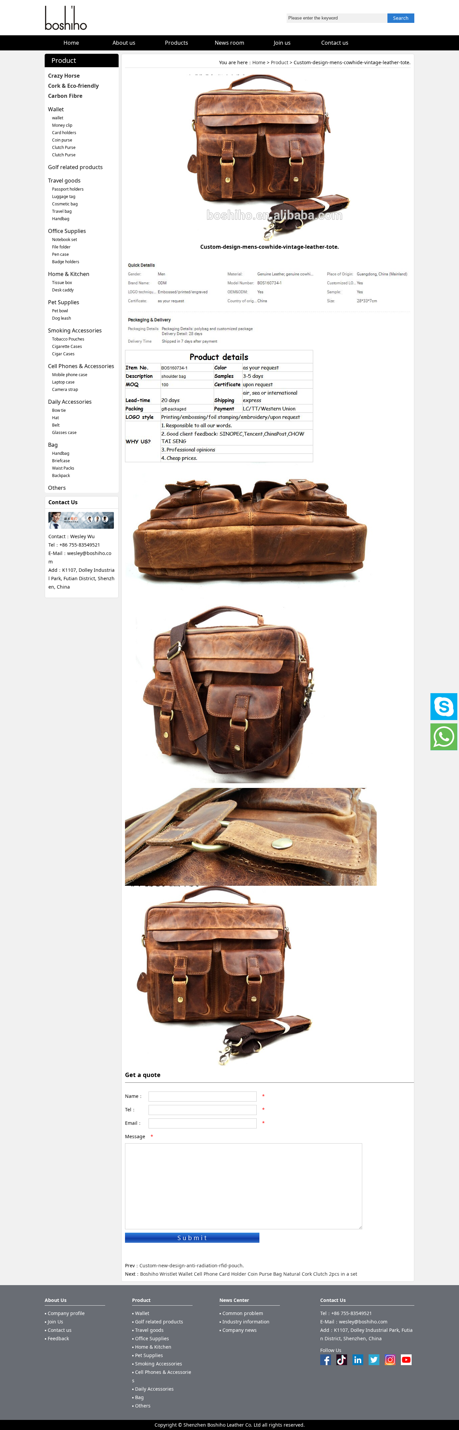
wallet (57, 118)
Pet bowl (60, 311)
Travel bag (62, 211)
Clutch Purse (64, 147)
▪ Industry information (244, 1321)
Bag (53, 444)
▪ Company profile (65, 1313)
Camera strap (65, 389)
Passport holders (68, 189)
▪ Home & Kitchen (151, 1347)
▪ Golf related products (157, 1321)
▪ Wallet (140, 1313)
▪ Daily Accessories (153, 1389)
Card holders (64, 132)
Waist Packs (63, 468)
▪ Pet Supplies (147, 1355)
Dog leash (61, 318)
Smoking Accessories (75, 330)
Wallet (56, 109)
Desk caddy (63, 290)
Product (279, 62)
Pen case (60, 254)
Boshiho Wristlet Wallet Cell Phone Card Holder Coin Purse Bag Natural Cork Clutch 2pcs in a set (248, 1274)
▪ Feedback (57, 1338)
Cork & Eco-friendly (73, 85)
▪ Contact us (58, 1330)
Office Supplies (67, 231)
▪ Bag (138, 1397)
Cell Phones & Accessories (81, 366)
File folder (61, 247)
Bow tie (59, 410)
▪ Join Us (54, 1321)
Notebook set (64, 239)
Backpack (61, 475)
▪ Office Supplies (150, 1338)
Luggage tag (63, 196)
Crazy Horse (64, 75)
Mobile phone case (69, 375)
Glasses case (64, 432)
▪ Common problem (241, 1313)
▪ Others (141, 1405)
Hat (55, 418)
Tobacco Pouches (68, 339)
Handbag (60, 219)
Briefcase (61, 461)
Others (57, 487)
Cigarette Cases (67, 346)
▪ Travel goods (148, 1330)
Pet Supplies (63, 302)
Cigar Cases (63, 354)
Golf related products (75, 167)
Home (258, 62)
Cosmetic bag (65, 204)
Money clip (62, 125)
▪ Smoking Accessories (157, 1363)
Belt (55, 425)
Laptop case (63, 382)
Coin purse (62, 140)
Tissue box (62, 282)
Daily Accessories (70, 401)
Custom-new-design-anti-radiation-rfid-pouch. (191, 1265)
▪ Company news (238, 1330)
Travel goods (64, 180)
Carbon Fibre (65, 96)
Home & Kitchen (68, 274)
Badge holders (65, 262)
